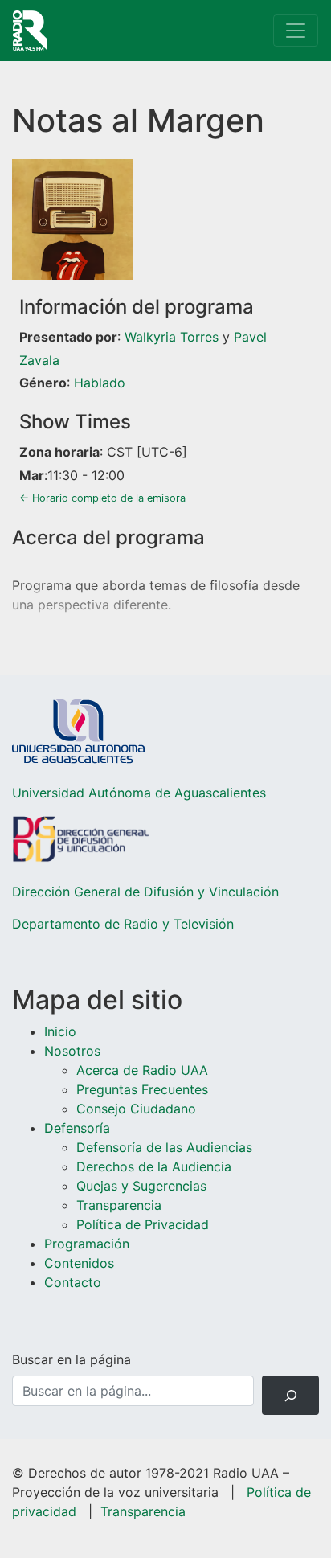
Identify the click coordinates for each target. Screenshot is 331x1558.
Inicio (60, 1031)
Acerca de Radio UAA (142, 1070)
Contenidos (79, 1263)
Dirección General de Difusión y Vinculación (145, 892)
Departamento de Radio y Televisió (119, 924)
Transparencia (118, 1205)
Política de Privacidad (142, 1224)
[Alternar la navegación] (295, 30)
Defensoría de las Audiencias (164, 1147)
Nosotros (72, 1051)
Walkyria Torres (172, 337)
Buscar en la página (71, 1359)
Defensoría (77, 1128)
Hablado (99, 383)
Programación (86, 1244)
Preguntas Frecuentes (142, 1089)
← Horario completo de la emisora (102, 498)
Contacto (72, 1282)
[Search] (290, 1395)
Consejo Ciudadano (136, 1109)
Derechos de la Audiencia (153, 1166)
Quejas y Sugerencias (141, 1186)
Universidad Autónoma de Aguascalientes (139, 793)
